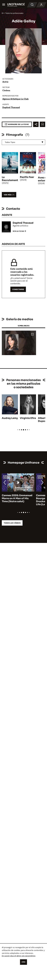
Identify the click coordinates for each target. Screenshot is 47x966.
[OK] (23, 962)
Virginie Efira (28, 418)
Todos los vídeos (12, 523)
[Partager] (36, 124)
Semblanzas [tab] (23, 326)
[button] (32, 334)
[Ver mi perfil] (41, 4)
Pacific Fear (27, 177)
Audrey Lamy (10, 418)
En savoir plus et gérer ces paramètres (18, 956)
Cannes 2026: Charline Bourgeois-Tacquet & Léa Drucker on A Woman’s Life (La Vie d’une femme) (17, 500)
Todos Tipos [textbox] (10, 142)
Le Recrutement (10, 179)
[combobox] (23, 142)
